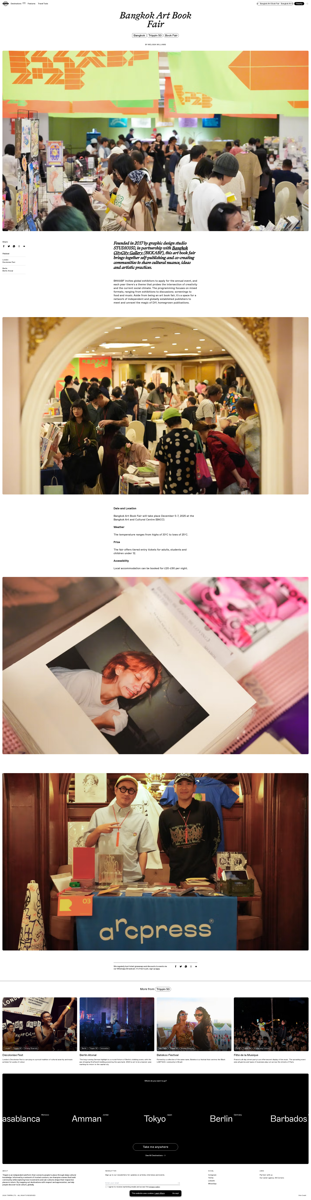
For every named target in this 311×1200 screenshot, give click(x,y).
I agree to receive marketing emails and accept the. (134, 1187)
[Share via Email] (24, 246)
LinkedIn (211, 1181)
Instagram (212, 1175)
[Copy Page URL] (19, 246)
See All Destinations (154, 1155)
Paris (238, 1048)
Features (31, 3)
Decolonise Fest (8, 262)
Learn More (159, 1193)
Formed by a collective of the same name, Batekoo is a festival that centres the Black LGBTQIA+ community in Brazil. (191, 1061)
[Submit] (178, 1183)
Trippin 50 (155, 35)
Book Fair (171, 35)
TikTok (210, 1178)
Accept (175, 1193)
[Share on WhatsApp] (14, 246)
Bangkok (139, 35)
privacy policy (154, 1187)
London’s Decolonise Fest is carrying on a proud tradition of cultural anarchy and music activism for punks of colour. (37, 1061)
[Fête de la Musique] (271, 1024)
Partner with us (266, 1175)
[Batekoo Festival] (194, 1024)
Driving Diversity (31, 1048)
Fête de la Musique (246, 1055)
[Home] (5, 3)
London (7, 1048)
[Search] (307, 3)
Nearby (299, 3)
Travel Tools (43, 3)
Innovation (104, 1048)
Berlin (84, 1048)
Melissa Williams (157, 45)
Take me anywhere (155, 1147)
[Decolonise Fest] (39, 1024)
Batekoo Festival (167, 1055)
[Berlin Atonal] (117, 1024)
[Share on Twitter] (9, 246)
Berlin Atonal (7, 271)
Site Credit (302, 1195)
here (158, 969)
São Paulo (163, 1048)
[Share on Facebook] (3, 246)
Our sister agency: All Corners (272, 1178)
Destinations (18, 3)
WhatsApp (212, 1184)
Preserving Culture (261, 1048)
